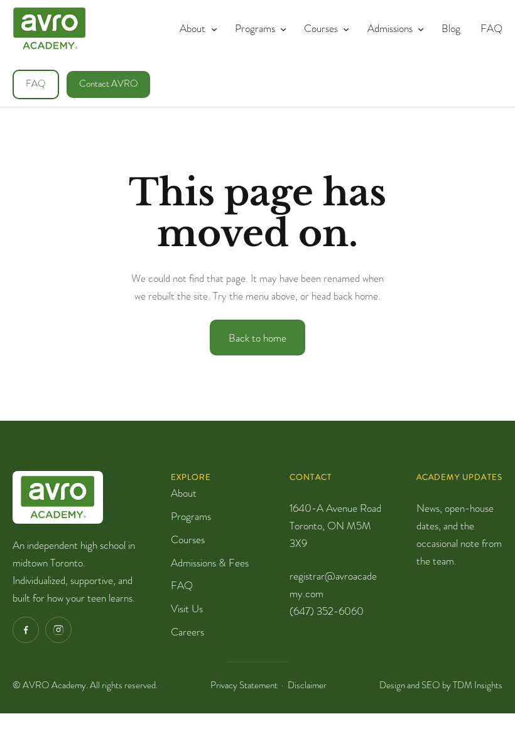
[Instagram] (58, 630)
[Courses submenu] (343, 28)
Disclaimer (307, 685)
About (184, 492)
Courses (188, 539)
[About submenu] (212, 28)
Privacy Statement (244, 685)
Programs (191, 516)
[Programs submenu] (281, 28)
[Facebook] (26, 630)
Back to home (257, 337)
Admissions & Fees (210, 562)
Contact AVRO (108, 83)
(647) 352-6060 (327, 611)
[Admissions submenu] (418, 28)
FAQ (36, 83)
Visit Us (187, 608)
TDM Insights (477, 685)
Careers (187, 631)
